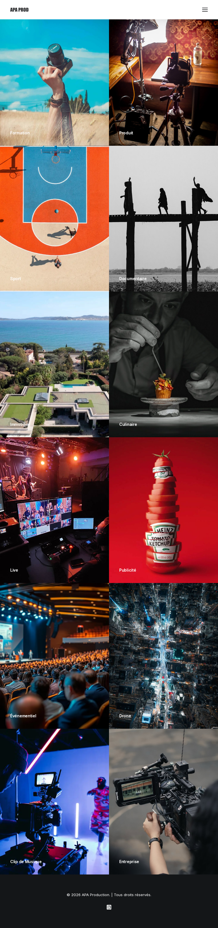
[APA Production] (20, 10)
